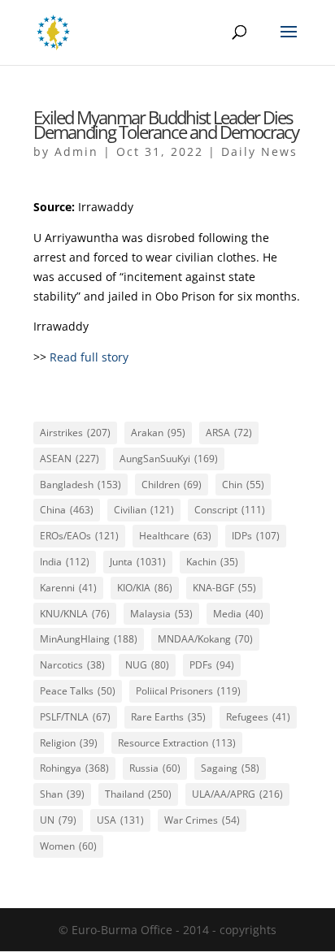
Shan (62, 794)
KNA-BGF (224, 588)
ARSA (229, 432)
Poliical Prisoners (188, 691)
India (64, 562)
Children (171, 484)
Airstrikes (75, 432)
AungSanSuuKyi (169, 458)
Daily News (259, 151)
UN (58, 820)
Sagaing (230, 768)
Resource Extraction (177, 743)
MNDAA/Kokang (205, 639)
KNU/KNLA (75, 614)
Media (238, 614)
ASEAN (69, 458)
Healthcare (175, 536)
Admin (76, 151)
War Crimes (202, 820)
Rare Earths (168, 717)
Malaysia (161, 614)
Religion (69, 743)
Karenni (68, 588)
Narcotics (72, 665)
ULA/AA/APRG (237, 794)
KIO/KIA (144, 588)
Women (68, 846)
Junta (138, 562)
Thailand (138, 794)
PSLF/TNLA (75, 717)
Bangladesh (80, 484)
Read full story (89, 357)
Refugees (258, 717)
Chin (243, 484)
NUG (147, 665)
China (67, 510)
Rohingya (74, 768)
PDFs (211, 665)
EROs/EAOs (79, 536)
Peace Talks (77, 691)
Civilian (144, 510)
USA (120, 820)
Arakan (158, 432)
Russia (155, 768)
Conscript (229, 510)
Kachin (212, 562)
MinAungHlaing (88, 639)
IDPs (256, 536)
